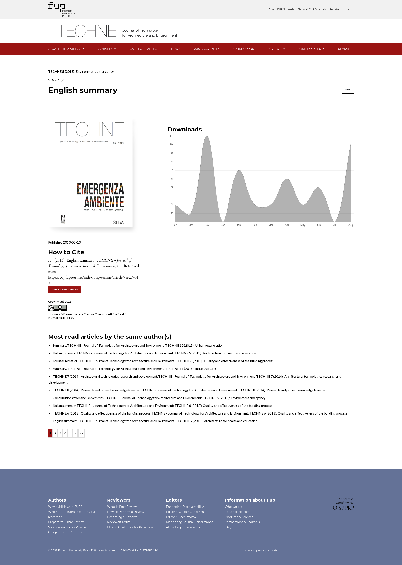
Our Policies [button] (310, 49)
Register (334, 9)
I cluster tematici (65, 361)
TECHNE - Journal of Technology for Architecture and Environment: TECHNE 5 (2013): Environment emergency (185, 398)
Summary (60, 345)
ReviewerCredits (118, 522)
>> (81, 433)
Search (344, 49)
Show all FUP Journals (312, 9)
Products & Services (239, 517)
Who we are (233, 506)
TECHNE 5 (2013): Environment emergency (81, 71)
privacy (261, 550)
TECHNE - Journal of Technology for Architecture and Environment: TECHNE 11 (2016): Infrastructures (142, 369)
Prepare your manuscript (66, 522)
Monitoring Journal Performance (189, 522)
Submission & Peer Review (67, 527)
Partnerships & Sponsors (242, 522)
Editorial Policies (237, 511)
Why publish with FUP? (65, 506)
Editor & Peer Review (181, 517)
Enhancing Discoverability (185, 506)
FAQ (228, 527)
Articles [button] (105, 49)
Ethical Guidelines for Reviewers (130, 527)
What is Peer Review (122, 506)
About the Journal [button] (65, 49)
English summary (65, 421)
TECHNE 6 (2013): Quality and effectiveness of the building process (102, 413)
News (175, 49)
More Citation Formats (65, 289)
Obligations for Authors (65, 532)
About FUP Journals (281, 9)
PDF (347, 89)
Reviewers (277, 49)
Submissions (243, 49)
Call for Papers (143, 49)
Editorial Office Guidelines (185, 511)
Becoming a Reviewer (122, 517)
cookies (249, 550)
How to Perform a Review (125, 511)
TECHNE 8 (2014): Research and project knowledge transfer (96, 390)
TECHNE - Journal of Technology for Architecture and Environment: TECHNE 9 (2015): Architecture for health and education (166, 353)
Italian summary (64, 353)
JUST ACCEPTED (206, 49)
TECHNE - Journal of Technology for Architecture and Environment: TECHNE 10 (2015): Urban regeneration (145, 345)
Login (346, 9)
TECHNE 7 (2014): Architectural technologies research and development (105, 376)
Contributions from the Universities (78, 398)
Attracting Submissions (183, 527)
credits (272, 550)
